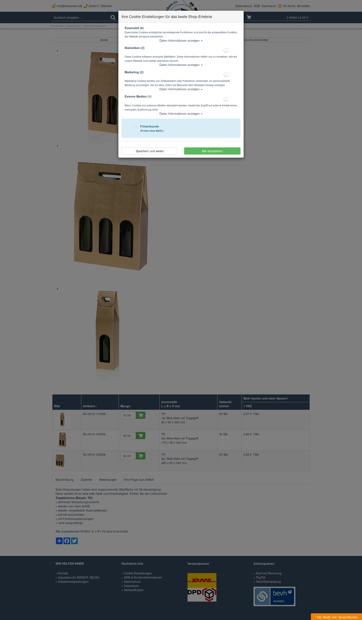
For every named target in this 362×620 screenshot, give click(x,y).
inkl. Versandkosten (345, 617)
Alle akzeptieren (212, 151)
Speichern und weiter (150, 151)
